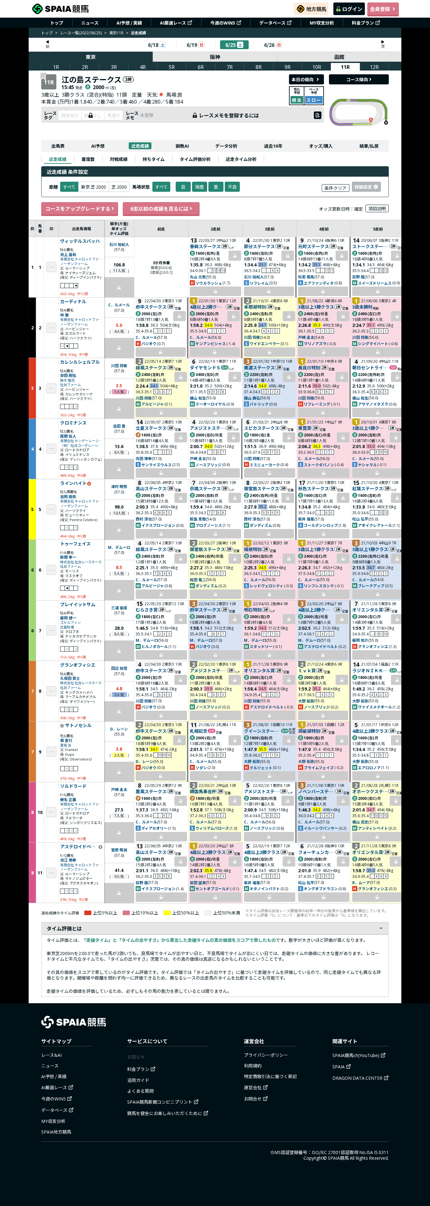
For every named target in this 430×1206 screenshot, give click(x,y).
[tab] (57, 159)
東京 (91, 56)
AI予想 (98, 146)
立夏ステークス (151, 428)
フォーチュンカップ (316, 852)
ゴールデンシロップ (321, 525)
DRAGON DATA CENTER (357, 1077)
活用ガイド (138, 1080)
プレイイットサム (77, 604)
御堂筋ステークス (261, 488)
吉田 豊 (119, 426)
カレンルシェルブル (80, 362)
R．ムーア (361, 882)
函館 (339, 56)
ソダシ (201, 767)
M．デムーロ (119, 547)
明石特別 (253, 609)
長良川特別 (309, 367)
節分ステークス (259, 246)
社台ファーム (70, 384)
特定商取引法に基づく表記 (270, 1076)
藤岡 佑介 (360, 640)
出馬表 (58, 146)
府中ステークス (151, 307)
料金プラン (363, 23)
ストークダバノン (319, 464)
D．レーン (119, 728)
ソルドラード (73, 786)
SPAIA (338, 1066)
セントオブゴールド (212, 888)
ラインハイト (73, 483)
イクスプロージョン (158, 525)
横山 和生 (198, 397)
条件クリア (336, 188)
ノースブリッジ (208, 464)
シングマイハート (373, 343)
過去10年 (273, 146)
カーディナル (73, 301)
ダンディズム (261, 525)
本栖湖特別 (255, 307)
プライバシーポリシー (266, 1055)
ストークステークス (370, 246)
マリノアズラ (315, 343)
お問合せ (253, 1098)
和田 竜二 (198, 579)
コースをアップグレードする (77, 208)
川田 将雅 (252, 337)
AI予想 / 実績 (129, 23)
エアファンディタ (319, 283)
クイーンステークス (262, 731)
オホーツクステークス (370, 791)
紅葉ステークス (367, 488)
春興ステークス (205, 246)
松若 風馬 (306, 276)
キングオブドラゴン (321, 888)
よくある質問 (140, 1091)
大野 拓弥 (306, 700)
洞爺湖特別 (309, 731)
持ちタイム (154, 159)
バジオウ (148, 343)
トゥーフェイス (75, 544)
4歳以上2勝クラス (207, 307)
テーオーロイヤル (210, 403)
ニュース (90, 23)
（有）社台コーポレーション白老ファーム (81, 445)
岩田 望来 (198, 882)
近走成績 (140, 146)
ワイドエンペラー (265, 343)
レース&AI (51, 1055)
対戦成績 (118, 159)
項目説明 (377, 208)
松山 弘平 (360, 518)
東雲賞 (304, 428)
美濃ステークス (259, 367)
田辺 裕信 (119, 668)
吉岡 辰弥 (68, 496)
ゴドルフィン (70, 622)
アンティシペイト (373, 828)
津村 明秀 (119, 486)
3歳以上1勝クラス (316, 307)
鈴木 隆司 (67, 380)
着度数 (88, 159)
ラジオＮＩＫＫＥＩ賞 (370, 670)
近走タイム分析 (241, 159)
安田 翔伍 (68, 375)
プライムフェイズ (319, 767)
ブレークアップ (371, 585)
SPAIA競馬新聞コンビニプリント (159, 1101)
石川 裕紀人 (119, 244)
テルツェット (261, 767)
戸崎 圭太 (306, 337)
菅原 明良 (119, 849)
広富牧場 (67, 627)
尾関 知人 (68, 436)
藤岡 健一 (68, 617)
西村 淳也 (144, 518)
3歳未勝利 (362, 307)
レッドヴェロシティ (266, 585)
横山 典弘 (252, 397)
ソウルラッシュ (208, 283)
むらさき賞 (147, 609)
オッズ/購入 (321, 146)
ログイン (352, 9)
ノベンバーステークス (316, 791)
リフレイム (259, 283)
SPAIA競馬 (338, 1158)
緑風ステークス (151, 367)
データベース (272, 23)
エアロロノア (369, 767)
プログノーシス (208, 525)
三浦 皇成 (119, 607)
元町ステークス (313, 246)
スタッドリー (261, 646)
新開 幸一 (68, 557)
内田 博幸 (144, 458)
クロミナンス (73, 423)
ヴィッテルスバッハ (80, 241)
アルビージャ (152, 403)
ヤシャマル (367, 464)
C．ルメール (119, 304)
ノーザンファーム (74, 263)
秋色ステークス (313, 488)
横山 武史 (360, 821)
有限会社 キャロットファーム (81, 259)
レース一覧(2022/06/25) (81, 32)
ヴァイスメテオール (375, 706)
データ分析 (226, 146)
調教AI (182, 146)
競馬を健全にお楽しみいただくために (164, 1113)
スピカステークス (261, 428)
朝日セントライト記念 (370, 367)
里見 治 (65, 745)
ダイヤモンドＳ (205, 367)
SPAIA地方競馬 (56, 1131)
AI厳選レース (173, 23)
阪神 (215, 56)
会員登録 (380, 9)
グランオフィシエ (373, 646)
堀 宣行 (66, 740)
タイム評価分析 (195, 159)
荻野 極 (358, 276)
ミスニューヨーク (265, 464)
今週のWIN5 (222, 23)
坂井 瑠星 (306, 518)
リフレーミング (317, 403)
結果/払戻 (369, 146)
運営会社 (253, 1087)
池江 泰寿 (68, 859)
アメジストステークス (207, 428)
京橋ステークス (205, 488)
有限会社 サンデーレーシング (81, 440)
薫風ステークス (151, 791)
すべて (161, 187)
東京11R (116, 32)
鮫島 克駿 (198, 518)
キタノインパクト (265, 888)
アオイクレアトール (375, 525)
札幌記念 (198, 731)
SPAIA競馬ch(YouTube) (355, 1055)
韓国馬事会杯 (203, 791)
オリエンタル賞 (367, 609)
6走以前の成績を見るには (159, 208)
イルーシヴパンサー (321, 828)
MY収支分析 (322, 23)
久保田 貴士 (70, 678)
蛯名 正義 (68, 799)
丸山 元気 (198, 276)
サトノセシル (78, 725)
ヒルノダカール (154, 646)
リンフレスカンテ (319, 585)
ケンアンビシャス (210, 343)
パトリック (259, 403)
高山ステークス (151, 488)
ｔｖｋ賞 (307, 670)
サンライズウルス (156, 464)
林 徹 (64, 314)
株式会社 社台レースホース (81, 562)
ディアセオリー (154, 828)
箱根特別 (253, 549)
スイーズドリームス (375, 283)
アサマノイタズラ (373, 403)
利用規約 (253, 1065)
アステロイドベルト (321, 646)
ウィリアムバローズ (212, 828)
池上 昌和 (68, 254)
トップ (56, 23)
